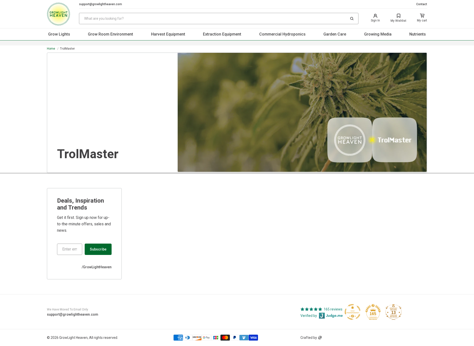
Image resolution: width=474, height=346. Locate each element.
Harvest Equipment (168, 34)
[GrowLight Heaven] (63, 14)
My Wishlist (398, 20)
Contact (421, 4)
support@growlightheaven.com (100, 4)
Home (51, 48)
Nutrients (417, 34)
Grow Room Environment (110, 34)
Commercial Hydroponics (282, 34)
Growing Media (378, 34)
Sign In (375, 20)
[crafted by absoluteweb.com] (320, 337)
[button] (351, 18)
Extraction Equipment (222, 34)
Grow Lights (59, 34)
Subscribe (98, 249)
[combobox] (218, 18)
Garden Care (334, 34)
